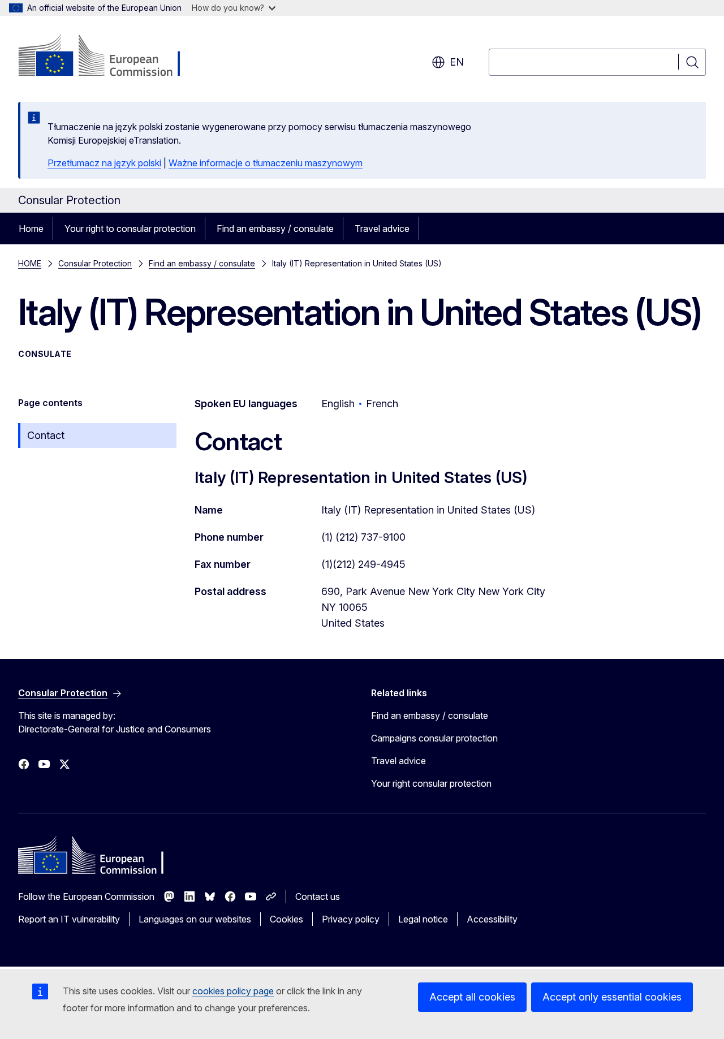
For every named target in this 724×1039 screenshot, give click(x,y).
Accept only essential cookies (612, 997)
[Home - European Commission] (109, 56)
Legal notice (423, 919)
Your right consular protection (431, 783)
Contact (45, 435)
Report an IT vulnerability (69, 919)
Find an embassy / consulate (275, 228)
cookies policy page (233, 991)
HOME (29, 263)
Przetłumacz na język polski (104, 163)
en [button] (457, 62)
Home (31, 228)
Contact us (317, 896)
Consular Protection (95, 263)
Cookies (286, 919)
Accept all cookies (472, 997)
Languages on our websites (195, 919)
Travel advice (382, 228)
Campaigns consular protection (434, 738)
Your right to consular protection (130, 228)
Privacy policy (351, 919)
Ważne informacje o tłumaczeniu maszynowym (266, 163)
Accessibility (492, 919)
